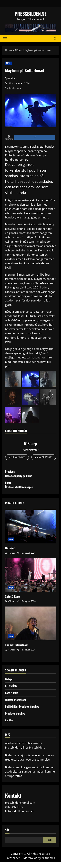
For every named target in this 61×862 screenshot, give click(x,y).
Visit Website (17, 457)
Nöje (8, 63)
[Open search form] (55, 39)
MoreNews (30, 858)
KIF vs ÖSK (11, 686)
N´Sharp (12, 78)
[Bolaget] (30, 526)
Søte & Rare (12, 596)
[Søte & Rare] (30, 575)
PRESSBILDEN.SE (31, 13)
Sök (7, 830)
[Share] (34, 137)
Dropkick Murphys (15, 713)
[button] (5, 38)
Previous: (18, 473)
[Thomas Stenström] (30, 623)
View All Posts (43, 457)
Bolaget (10, 548)
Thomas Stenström (16, 645)
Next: (19, 485)
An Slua (9, 720)
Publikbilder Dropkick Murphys (22, 706)
